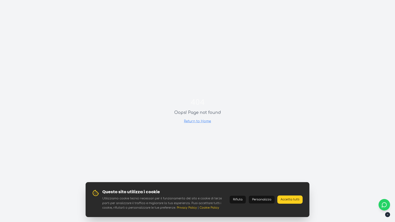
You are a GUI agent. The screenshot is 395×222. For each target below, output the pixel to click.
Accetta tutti (290, 199)
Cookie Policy (209, 207)
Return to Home (197, 121)
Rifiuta (238, 199)
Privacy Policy (187, 207)
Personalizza (261, 199)
